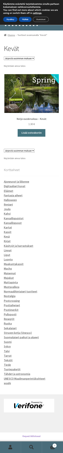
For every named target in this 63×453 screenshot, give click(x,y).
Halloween (10, 200)
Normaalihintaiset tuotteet (20, 291)
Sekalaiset (10, 328)
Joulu (7, 209)
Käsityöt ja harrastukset (18, 246)
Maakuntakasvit (14, 264)
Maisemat (10, 273)
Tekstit (8, 360)
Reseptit (9, 319)
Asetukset (40, 19)
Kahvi (7, 214)
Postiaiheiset (12, 305)
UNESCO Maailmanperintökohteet (24, 379)
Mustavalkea (11, 287)
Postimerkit (11, 310)
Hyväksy (10, 19)
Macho (8, 268)
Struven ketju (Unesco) (18, 333)
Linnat (8, 250)
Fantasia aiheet (13, 195)
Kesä (7, 236)
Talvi (7, 351)
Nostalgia (9, 296)
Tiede (7, 365)
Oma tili (10, 447)
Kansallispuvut (13, 223)
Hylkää (25, 19)
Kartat (8, 227)
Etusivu (11, 35)
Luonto (8, 259)
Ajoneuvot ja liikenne (16, 182)
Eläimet (8, 191)
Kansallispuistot (14, 218)
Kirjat (7, 241)
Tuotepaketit (12, 369)
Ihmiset (8, 204)
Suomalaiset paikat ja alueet (21, 337)
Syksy (7, 346)
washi (7, 383)
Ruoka (8, 323)
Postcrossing (12, 301)
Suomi (8, 342)
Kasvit (7, 232)
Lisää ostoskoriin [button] (32, 132)
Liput (7, 255)
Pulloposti (10, 314)
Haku (31, 447)
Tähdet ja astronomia (17, 374)
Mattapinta (11, 282)
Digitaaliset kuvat (14, 186)
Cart (48, 444)
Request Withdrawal (31, 436)
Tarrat (8, 356)
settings (37, 13)
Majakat (9, 278)
